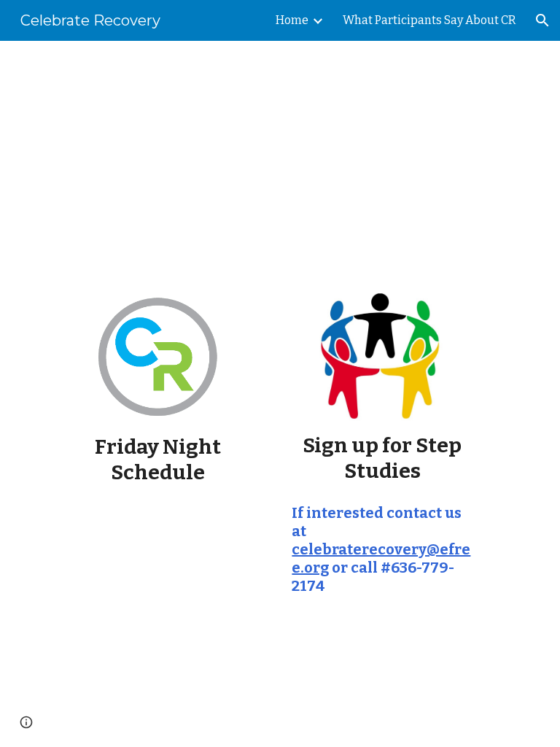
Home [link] (292, 20)
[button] (542, 20)
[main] (280, 157)
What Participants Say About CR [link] (429, 20)
